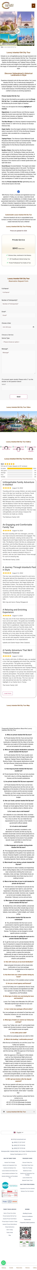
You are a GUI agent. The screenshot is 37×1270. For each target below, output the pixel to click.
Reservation (19, 1267)
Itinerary (4, 1267)
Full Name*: (5, 288)
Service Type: (6, 338)
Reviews (28, 1267)
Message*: (5, 349)
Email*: (4, 311)
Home (2, 47)
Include (11, 1267)
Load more (7, 693)
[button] (18, 421)
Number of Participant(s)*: (10, 300)
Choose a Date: (6, 323)
